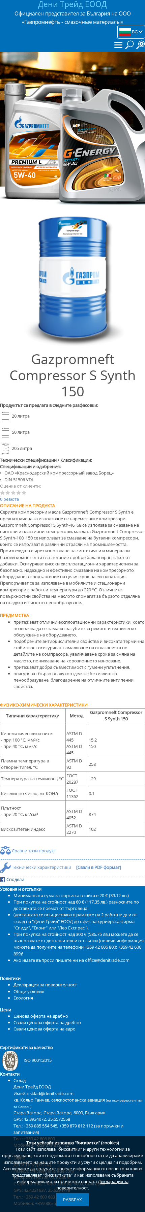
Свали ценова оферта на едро (44, 1029)
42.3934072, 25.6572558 (47, 1119)
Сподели (14, 879)
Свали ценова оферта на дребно (47, 1022)
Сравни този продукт (33, 851)
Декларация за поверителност (45, 985)
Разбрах (72, 1200)
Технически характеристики (41, 867)
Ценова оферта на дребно (40, 1016)
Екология (23, 998)
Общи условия (28, 991)
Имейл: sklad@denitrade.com (43, 1093)
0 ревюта (9, 499)
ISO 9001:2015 (38, 1060)
